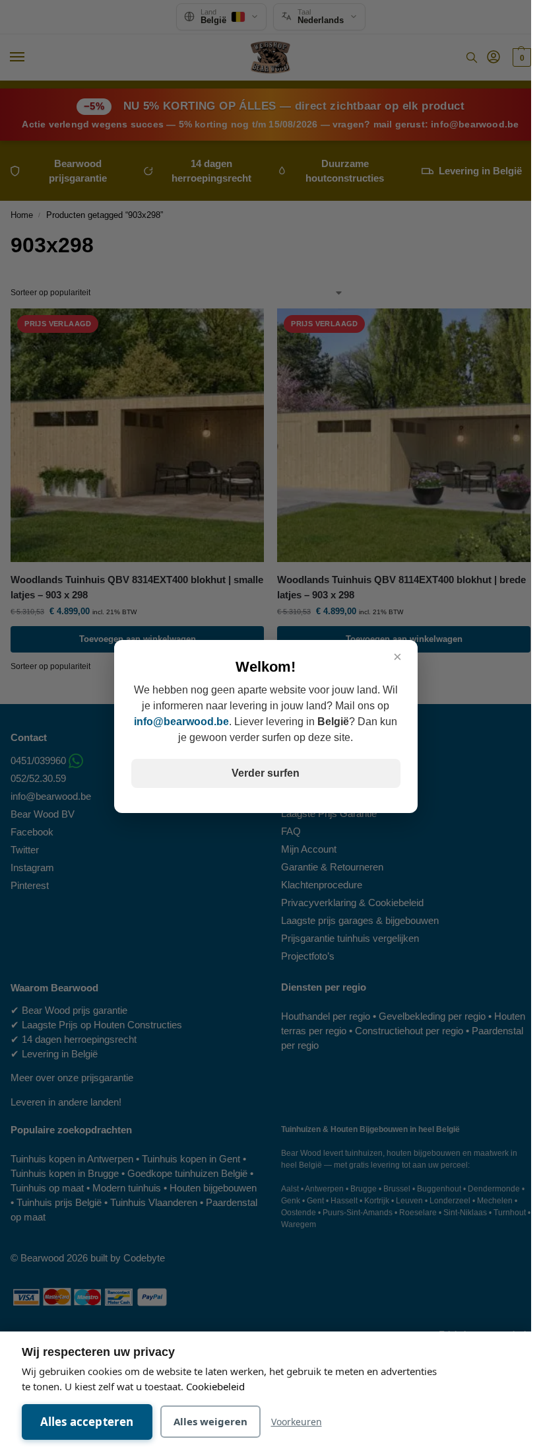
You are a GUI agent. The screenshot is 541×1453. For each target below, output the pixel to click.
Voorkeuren (296, 1421)
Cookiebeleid (215, 1386)
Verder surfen (266, 773)
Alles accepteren (87, 1421)
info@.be (181, 721)
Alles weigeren (210, 1421)
